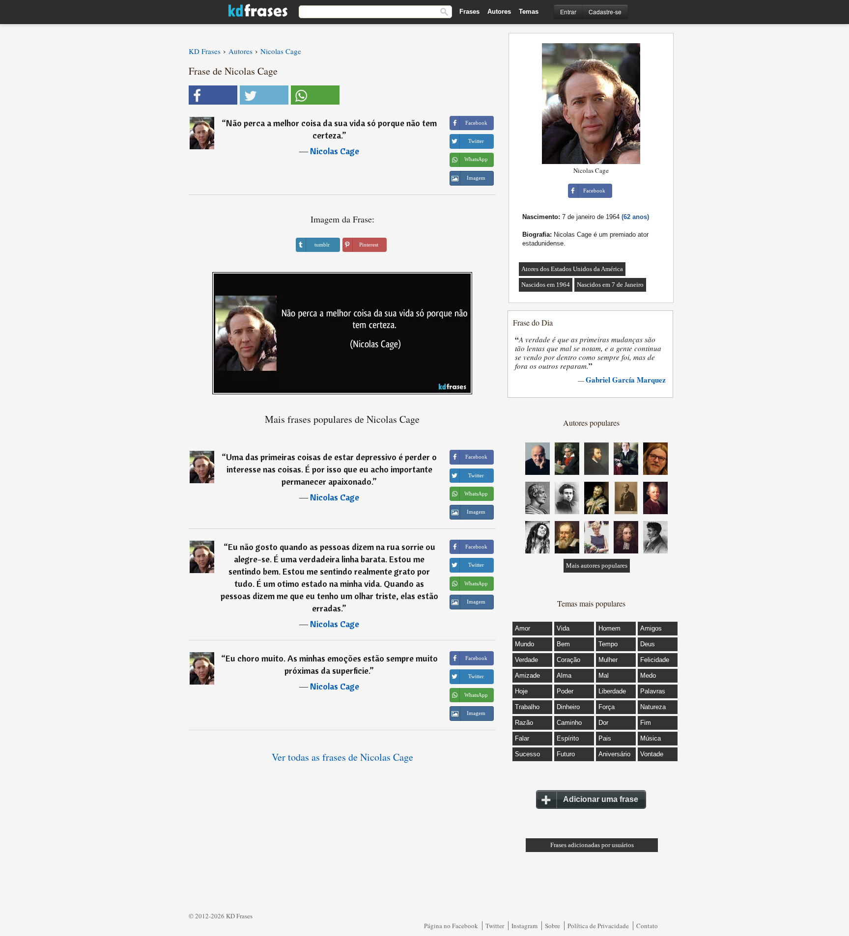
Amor (522, 628)
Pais (604, 738)
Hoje (521, 691)
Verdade (526, 659)
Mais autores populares (596, 565)
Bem (563, 644)
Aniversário (614, 754)
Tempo (608, 644)
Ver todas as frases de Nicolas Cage (342, 757)
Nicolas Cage (334, 151)
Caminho (569, 722)
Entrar (568, 11)
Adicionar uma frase (600, 799)
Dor (603, 722)
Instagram (524, 925)
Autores (499, 11)
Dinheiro (568, 707)
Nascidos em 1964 (545, 284)
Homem (609, 628)
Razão (524, 722)
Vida (563, 628)
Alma (564, 675)
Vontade (651, 754)
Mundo (524, 644)
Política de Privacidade (598, 925)
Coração (568, 659)
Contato (647, 925)
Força (606, 707)
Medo (648, 675)
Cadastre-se (605, 11)
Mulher (608, 659)
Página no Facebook (451, 925)
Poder (565, 691)
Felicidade (654, 659)
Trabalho (527, 707)
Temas (528, 11)
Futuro (566, 754)
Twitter (494, 925)
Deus (647, 644)
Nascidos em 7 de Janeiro (610, 284)
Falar (522, 738)
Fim (645, 722)
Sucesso (527, 754)
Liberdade (612, 691)
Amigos (651, 628)
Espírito (568, 738)
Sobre (552, 925)
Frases (469, 11)
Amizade (527, 675)
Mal (603, 675)
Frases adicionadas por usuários (592, 845)
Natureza (653, 707)
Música (650, 738)
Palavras (652, 691)
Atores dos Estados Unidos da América (572, 269)
